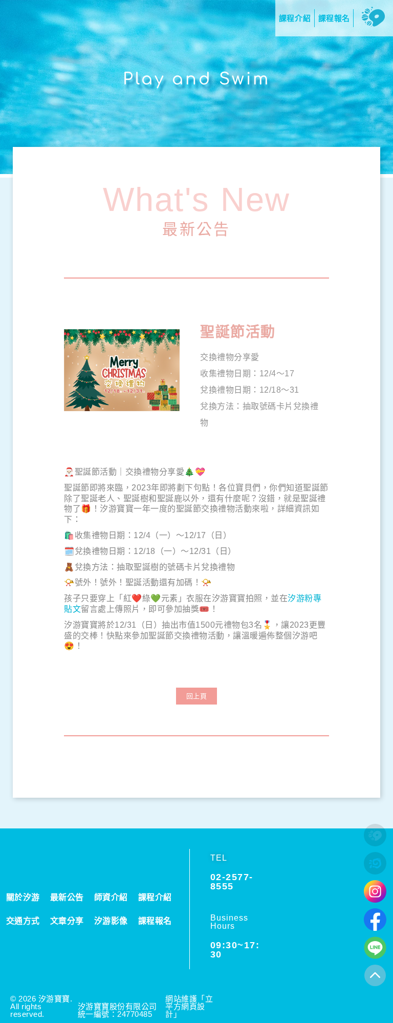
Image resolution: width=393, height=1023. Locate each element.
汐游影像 (111, 921)
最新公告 (196, 229)
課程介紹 (155, 897)
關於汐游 (23, 897)
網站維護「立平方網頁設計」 (189, 1006)
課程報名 (155, 921)
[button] (196, 696)
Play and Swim (196, 79)
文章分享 (67, 921)
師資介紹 (111, 897)
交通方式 (23, 921)
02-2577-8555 (231, 881)
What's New (197, 199)
